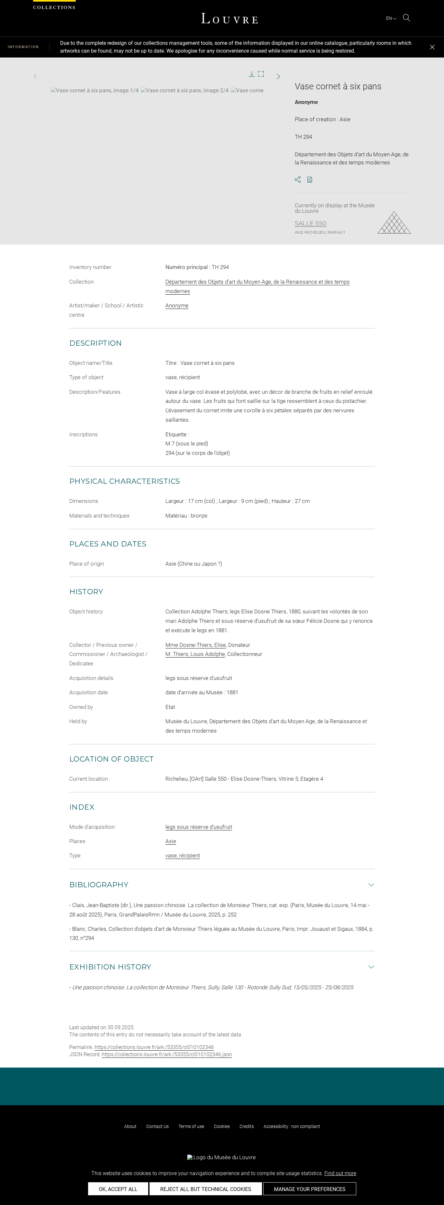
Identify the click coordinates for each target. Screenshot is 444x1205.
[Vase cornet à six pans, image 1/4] (95, 90)
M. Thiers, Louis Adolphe (195, 654)
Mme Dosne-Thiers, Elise (195, 645)
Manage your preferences (310, 1189)
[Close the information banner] (432, 47)
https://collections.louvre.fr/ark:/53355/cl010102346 (154, 1047)
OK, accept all (118, 1189)
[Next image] (269, 76)
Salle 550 (310, 223)
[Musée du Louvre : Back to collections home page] (229, 18)
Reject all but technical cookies (205, 1189)
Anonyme (306, 102)
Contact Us (157, 1126)
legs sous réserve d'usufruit (198, 827)
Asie (170, 841)
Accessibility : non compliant (292, 1126)
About (130, 1126)
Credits (247, 1126)
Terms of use (191, 1126)
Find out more (340, 1173)
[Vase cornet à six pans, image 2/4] (185, 90)
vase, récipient (182, 855)
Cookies (222, 1126)
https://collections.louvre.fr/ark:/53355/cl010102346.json (167, 1054)
